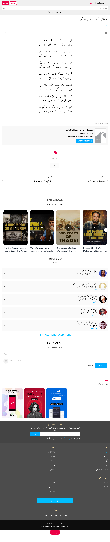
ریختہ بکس (52, 491)
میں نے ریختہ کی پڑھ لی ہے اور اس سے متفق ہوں (62, 439)
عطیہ (107, 452)
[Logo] (100, 3)
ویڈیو (53, 12)
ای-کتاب (47, 12)
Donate (13, 3)
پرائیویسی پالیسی (66, 439)
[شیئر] (11, 33)
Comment (101, 365)
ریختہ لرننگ (105, 487)
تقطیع (107, 461)
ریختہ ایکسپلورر (52, 470)
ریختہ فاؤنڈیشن (51, 452)
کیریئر (53, 465)
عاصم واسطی (106, 24)
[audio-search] (4, 8)
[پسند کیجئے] (5, 33)
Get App (5, 3)
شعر (60, 12)
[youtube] (55, 515)
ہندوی (53, 482)
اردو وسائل (105, 465)
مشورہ (54, 165)
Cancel (90, 365)
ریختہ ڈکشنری (52, 487)
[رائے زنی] (16, 33)
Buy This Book (86, 141)
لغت (56, 12)
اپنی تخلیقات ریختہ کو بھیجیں (102, 470)
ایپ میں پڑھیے (55, 532)
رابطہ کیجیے (52, 461)
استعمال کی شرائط (54, 523)
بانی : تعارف (52, 456)
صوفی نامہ (106, 482)
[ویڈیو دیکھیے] (105, 33)
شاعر (63, 12)
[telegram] (45, 515)
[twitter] (61, 515)
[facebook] (66, 515)
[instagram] (50, 515)
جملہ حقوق (48, 523)
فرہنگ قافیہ (105, 456)
